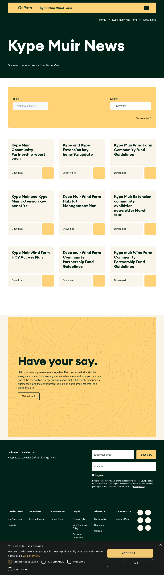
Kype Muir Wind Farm (124, 19)
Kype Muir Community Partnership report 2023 (28, 152)
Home (102, 19)
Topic (16, 98)
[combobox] (30, 106)
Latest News (57, 519)
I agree (99, 475)
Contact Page (123, 519)
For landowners (37, 519)
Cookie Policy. (31, 556)
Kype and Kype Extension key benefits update (78, 150)
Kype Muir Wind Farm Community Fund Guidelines (133, 150)
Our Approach (15, 519)
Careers (98, 531)
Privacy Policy (139, 487)
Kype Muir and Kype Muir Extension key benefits (30, 201)
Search (114, 98)
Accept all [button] (130, 553)
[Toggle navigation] (146, 8)
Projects (12, 525)
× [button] (160, 545)
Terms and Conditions (78, 536)
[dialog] (82, 558)
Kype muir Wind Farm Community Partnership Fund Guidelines (82, 259)
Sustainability (100, 519)
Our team (99, 525)
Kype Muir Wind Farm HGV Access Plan (31, 255)
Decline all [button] (130, 563)
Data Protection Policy (80, 527)
